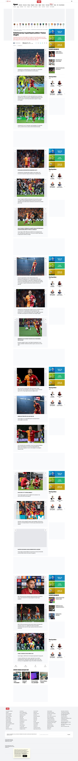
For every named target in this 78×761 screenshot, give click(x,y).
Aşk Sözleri (35, 714)
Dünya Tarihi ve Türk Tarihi (51, 716)
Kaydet (69, 734)
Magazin (32, 5)
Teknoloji (47, 5)
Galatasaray (28, 29)
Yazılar (43, 5)
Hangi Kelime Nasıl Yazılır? (51, 722)
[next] (47, 678)
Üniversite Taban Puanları (51, 713)
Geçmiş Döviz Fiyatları (64, 720)
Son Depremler (22, 721)
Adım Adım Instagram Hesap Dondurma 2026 (66, 722)
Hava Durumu (22, 722)
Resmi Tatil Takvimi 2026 (65, 726)
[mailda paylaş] (44, 43)
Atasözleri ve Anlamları (64, 711)
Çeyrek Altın (35, 718)
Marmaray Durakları (50, 726)
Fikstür (40, 6)
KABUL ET (24, 755)
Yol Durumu (21, 723)
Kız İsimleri (49, 728)
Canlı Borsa (22, 711)
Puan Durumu (35, 6)
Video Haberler (49, 711)
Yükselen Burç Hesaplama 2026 (66, 718)
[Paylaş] (46, 50)
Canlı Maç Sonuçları (36, 727)
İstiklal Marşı (22, 716)
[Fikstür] (57, 32)
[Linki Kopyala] (47, 43)
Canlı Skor (43, 6)
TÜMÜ (50, 78)
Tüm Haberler (52, 6)
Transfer (14, 6)
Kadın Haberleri (8, 721)
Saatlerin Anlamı (36, 713)
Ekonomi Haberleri (9, 713)
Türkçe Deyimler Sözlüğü (65, 712)
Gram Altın (35, 717)
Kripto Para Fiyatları (9, 728)
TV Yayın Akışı (22, 726)
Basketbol (21, 6)
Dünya (28, 5)
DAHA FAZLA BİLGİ (18, 755)
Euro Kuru (7, 727)
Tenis (25, 6)
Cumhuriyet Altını (36, 722)
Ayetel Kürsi (35, 712)
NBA (31, 6)
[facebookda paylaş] (36, 43)
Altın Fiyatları (8, 725)
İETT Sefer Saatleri (64, 715)
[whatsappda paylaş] (42, 43)
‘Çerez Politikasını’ (24, 753)
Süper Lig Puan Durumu (37, 728)
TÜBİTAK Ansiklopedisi (50, 718)
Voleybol (28, 6)
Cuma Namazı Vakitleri (23, 713)
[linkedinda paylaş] (40, 43)
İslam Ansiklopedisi (50, 717)
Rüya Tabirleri (49, 714)
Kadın (36, 5)
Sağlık (40, 5)
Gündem (20, 5)
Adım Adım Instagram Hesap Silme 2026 (66, 725)
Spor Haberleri (8, 717)
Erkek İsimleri (49, 727)
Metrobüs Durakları (50, 725)
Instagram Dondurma (23, 727)
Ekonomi (25, 5)
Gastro (51, 5)
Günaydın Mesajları (36, 716)
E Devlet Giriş (22, 718)
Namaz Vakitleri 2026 (23, 712)
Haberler (14, 29)
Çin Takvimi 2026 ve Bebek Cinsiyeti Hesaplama (65, 714)
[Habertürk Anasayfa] (39, 1)
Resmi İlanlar (61, 5)
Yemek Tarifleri (35, 711)
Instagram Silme (22, 728)
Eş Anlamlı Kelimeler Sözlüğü (51, 721)
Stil (57, 5)
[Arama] (6, 1)
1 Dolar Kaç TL (35, 725)
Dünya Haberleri (8, 718)
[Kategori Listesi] (71, 1)
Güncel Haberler (8, 714)
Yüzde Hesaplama (64, 719)
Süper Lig (23, 29)
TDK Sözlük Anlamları (50, 712)
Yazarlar (47, 6)
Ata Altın (34, 721)
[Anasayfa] (7, 709)
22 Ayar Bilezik (35, 723)
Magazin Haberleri (9, 716)
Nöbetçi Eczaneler (22, 714)
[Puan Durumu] (57, 38)
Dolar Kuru (7, 726)
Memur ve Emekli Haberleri (10, 723)
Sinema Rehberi (22, 725)
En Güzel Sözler (49, 723)
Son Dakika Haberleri (9, 711)
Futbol (18, 6)
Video (55, 5)
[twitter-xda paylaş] (38, 43)
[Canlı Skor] (57, 45)
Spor (15, 4)
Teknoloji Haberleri (9, 722)
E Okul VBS (21, 717)
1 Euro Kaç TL (35, 726)
